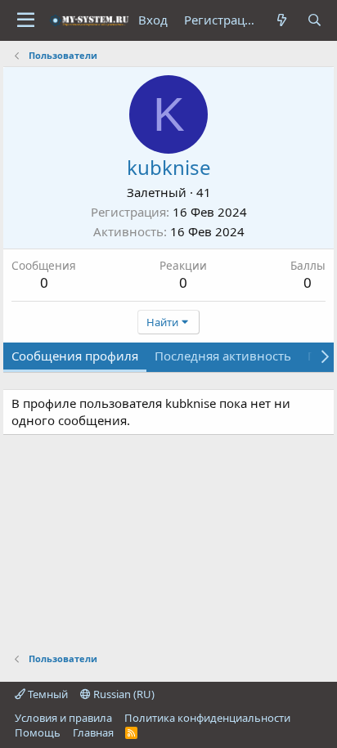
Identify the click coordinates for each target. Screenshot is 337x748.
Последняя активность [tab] (223, 355)
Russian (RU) (123, 694)
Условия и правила (63, 717)
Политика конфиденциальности (207, 717)
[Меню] (26, 20)
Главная (93, 732)
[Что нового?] (282, 20)
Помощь (38, 732)
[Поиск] (314, 20)
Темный (46, 694)
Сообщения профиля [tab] (74, 355)
